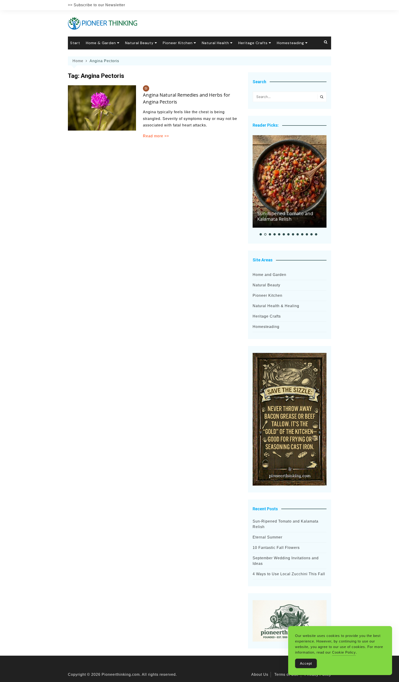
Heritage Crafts (253, 42)
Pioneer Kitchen (178, 42)
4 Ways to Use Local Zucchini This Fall (289, 574)
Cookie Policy (344, 652)
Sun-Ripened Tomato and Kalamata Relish (285, 216)
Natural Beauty (139, 42)
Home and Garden (269, 275)
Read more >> (156, 136)
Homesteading (290, 42)
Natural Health (215, 42)
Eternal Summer (267, 537)
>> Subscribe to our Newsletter (96, 5)
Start (75, 42)
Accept (306, 663)
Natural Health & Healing (276, 306)
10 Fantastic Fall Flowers (276, 548)
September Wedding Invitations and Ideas (286, 561)
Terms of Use (286, 674)
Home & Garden (101, 42)
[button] (261, 234)
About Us (259, 674)
